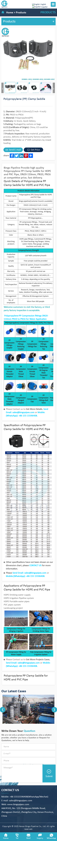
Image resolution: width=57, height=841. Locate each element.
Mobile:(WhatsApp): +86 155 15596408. (25, 576)
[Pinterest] (26, 155)
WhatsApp (51, 838)
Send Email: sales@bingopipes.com (29, 573)
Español (44, 7)
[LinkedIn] (21, 155)
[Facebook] (12, 155)
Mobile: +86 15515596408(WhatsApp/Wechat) (24, 796)
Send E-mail (14, 150)
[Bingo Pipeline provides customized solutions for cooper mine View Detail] (28, 709)
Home (9, 12)
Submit (49, 776)
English (43, 4)
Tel (17, 838)
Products (21, 12)
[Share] (30, 155)
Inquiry (40, 838)
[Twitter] (16, 155)
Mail (28, 838)
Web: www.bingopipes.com (15, 804)
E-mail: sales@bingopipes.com (16, 800)
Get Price (35, 150)
